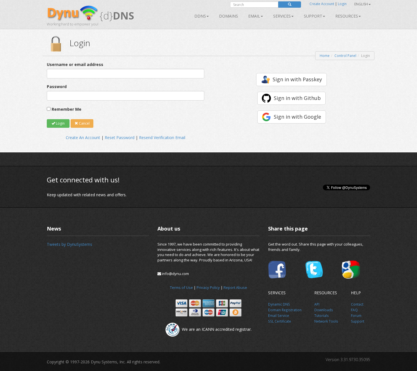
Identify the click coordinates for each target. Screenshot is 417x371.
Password (57, 86)
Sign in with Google (297, 116)
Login (342, 3)
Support (313, 16)
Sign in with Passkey (297, 79)
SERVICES (282, 16)
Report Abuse (235, 287)
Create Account (321, 3)
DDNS (200, 16)
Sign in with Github (297, 98)
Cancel (84, 123)
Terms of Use (181, 287)
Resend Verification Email (162, 137)
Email (254, 16)
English (361, 4)
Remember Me (66, 109)
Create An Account (83, 137)
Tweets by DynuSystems (69, 244)
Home (325, 55)
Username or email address (75, 64)
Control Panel (345, 55)
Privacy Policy (208, 287)
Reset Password (119, 137)
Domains (228, 16)
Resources (346, 16)
